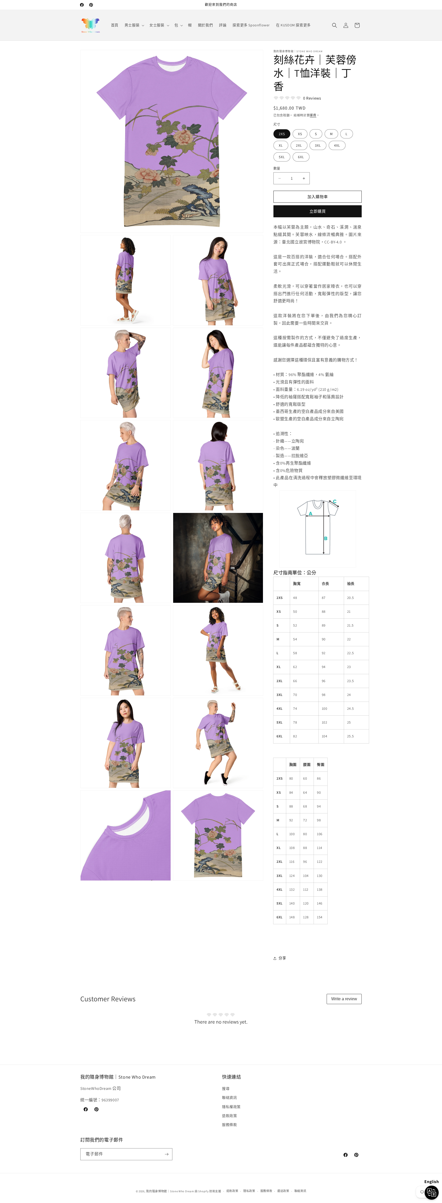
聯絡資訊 (229, 1097)
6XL (301, 157)
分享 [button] (282, 958)
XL (281, 145)
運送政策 (283, 1191)
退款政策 (229, 1115)
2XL (299, 145)
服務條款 (229, 1124)
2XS (282, 134)
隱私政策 (249, 1191)
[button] (133, 25)
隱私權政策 (231, 1106)
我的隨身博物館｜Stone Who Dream (170, 1191)
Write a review (344, 999)
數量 (276, 168)
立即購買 (318, 211)
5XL (282, 157)
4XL (337, 145)
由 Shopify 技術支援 (208, 1191)
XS (300, 134)
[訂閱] (166, 1154)
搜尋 (225, 1088)
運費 (313, 115)
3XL (318, 145)
